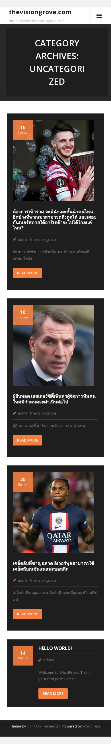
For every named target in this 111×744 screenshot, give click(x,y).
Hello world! (55, 648)
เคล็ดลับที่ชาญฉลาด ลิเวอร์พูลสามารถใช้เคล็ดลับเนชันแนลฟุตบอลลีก (53, 566)
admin (48, 659)
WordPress (91, 726)
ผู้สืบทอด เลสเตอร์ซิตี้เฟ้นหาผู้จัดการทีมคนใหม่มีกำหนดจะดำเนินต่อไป (54, 399)
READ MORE (27, 272)
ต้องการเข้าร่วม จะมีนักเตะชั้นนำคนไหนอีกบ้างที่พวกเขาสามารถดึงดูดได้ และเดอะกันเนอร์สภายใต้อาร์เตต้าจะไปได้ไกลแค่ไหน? (54, 219)
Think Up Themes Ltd (44, 726)
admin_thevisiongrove (37, 239)
